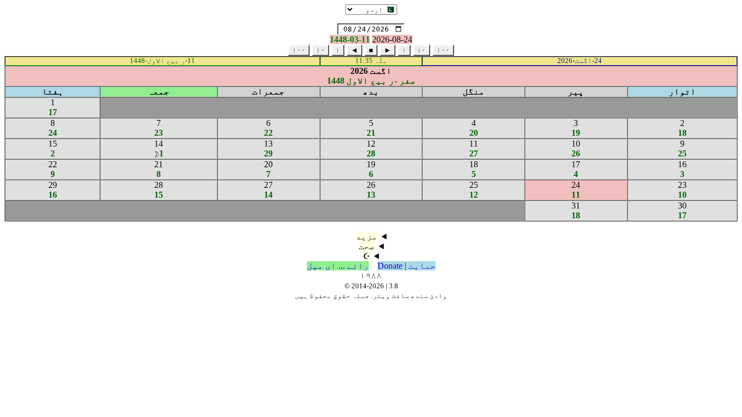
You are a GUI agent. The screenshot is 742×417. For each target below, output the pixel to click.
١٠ (421, 50)
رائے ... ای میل (338, 265)
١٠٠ (443, 50)
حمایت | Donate (407, 265)
